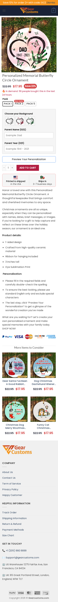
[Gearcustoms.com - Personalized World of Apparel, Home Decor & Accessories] (29, 10)
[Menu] (4, 10)
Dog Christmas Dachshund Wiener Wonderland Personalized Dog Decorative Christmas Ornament (43, 383)
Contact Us (8, 478)
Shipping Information (14, 518)
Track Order (9, 512)
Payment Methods (13, 529)
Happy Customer (12, 495)
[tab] (29, 113)
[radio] (8, 104)
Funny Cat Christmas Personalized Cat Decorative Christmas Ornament (43, 426)
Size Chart (8, 535)
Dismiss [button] (51, 2)
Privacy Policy (10, 489)
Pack (5, 99)
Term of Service (11, 483)
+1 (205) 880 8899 (16, 550)
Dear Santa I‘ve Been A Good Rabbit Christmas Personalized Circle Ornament (15, 383)
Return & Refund (11, 524)
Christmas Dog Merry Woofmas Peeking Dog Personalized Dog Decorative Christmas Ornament (14, 426)
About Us (7, 472)
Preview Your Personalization (29, 159)
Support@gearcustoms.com (22, 557)
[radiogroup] (29, 121)
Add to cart (27, 167)
